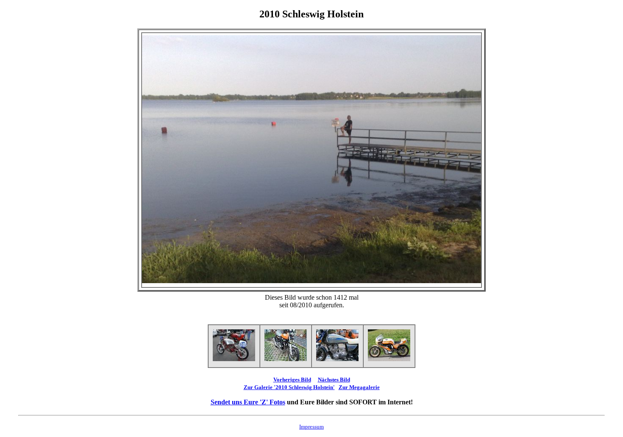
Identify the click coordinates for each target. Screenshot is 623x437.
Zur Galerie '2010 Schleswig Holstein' (289, 387)
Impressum (311, 426)
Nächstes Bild (334, 379)
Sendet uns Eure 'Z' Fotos (248, 402)
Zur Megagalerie (359, 387)
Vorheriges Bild (292, 379)
